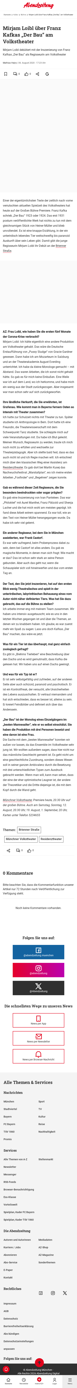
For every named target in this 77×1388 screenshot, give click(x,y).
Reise (41, 1124)
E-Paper (8, 1270)
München (9, 1101)
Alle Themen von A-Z (15, 1159)
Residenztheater (13, 467)
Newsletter (10, 1166)
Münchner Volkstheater (17, 800)
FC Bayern (9, 1124)
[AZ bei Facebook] (40, 1293)
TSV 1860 (9, 1131)
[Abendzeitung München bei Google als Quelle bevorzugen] (47, 73)
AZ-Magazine (46, 1254)
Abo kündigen (11, 1333)
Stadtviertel (10, 1109)
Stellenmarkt (45, 1159)
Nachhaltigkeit (46, 1131)
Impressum (10, 1303)
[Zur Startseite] (38, 8)
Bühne (23, 15)
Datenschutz (11, 1318)
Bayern (8, 1116)
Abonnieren (10, 1254)
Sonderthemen (46, 1262)
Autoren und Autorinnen (17, 1239)
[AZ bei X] (65, 1293)
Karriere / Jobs (12, 1247)
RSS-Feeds (10, 1182)
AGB (6, 1311)
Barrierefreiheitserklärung (18, 1326)
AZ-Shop (43, 1247)
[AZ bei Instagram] (53, 1293)
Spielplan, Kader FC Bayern (19, 1212)
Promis (8, 1139)
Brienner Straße (29, 829)
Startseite (7, 15)
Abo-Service (10, 1262)
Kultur (15, 15)
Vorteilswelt (10, 1204)
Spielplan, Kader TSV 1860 (19, 1219)
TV (40, 1109)
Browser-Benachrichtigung (19, 1189)
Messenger (10, 1174)
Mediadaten (45, 1239)
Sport (41, 1101)
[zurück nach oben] (39, 1363)
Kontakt (8, 1277)
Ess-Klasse (10, 1197)
